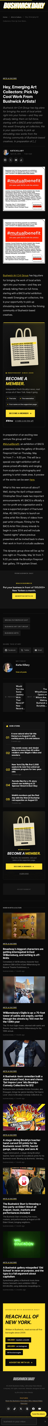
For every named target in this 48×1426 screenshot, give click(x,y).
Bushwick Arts (12, 633)
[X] (21, 1409)
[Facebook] (33, 1409)
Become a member (20, 413)
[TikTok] (14, 1409)
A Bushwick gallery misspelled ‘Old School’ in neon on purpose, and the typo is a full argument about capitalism (23, 1272)
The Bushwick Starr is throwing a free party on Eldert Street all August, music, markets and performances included (22, 1208)
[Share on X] (10, 160)
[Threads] (27, 1409)
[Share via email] (16, 160)
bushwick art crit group (16, 627)
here (32, 479)
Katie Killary (23, 664)
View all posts (21, 672)
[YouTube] (39, 1409)
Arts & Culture (16, 17)
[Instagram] (8, 1409)
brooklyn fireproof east (16, 620)
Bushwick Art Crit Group (16, 275)
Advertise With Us (24, 596)
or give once (24, 873)
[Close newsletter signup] (45, 1421)
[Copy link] (21, 160)
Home (5, 17)
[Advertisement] (24, 51)
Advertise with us (21, 1362)
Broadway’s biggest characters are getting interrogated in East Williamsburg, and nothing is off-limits (23, 953)
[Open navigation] (42, 5)
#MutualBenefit (11, 444)
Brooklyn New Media (25, 1392)
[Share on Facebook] (5, 160)
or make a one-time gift (24, 421)
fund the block (38, 1414)
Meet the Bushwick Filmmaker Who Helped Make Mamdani (24, 1402)
